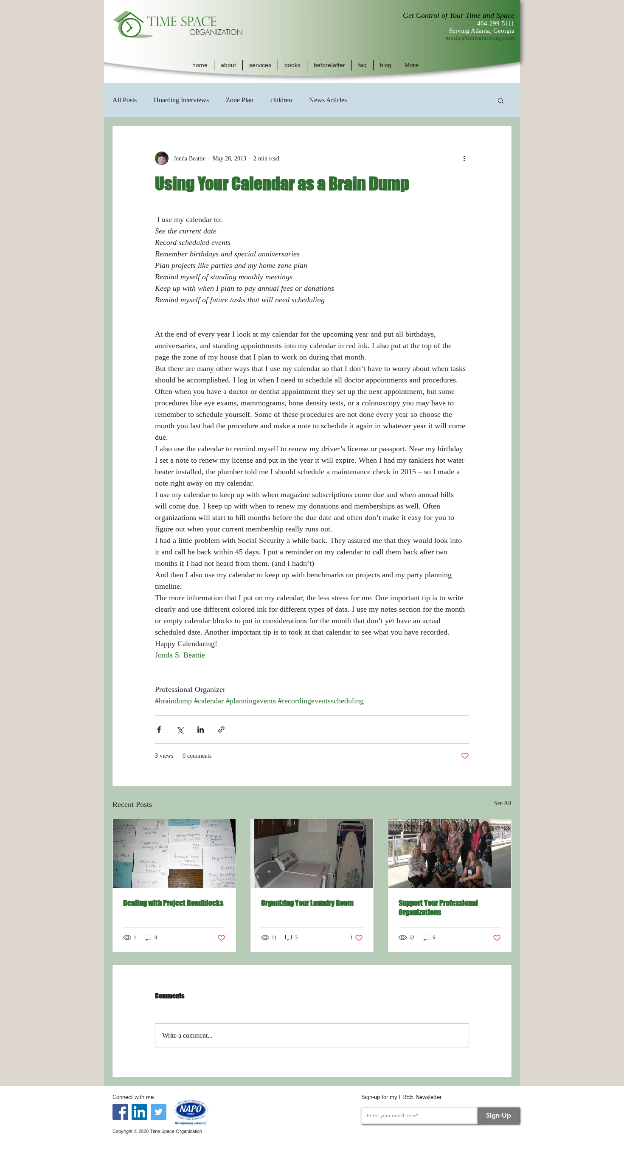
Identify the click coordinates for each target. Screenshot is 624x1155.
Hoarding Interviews (181, 100)
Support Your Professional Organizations (438, 907)
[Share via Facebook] (159, 729)
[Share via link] (221, 729)
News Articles (328, 100)
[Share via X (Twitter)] (180, 729)
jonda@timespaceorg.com (479, 37)
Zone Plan (239, 100)
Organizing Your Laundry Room (307, 903)
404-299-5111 (495, 23)
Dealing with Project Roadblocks (173, 903)
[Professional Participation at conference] (449, 853)
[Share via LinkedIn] (201, 729)
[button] (228, 65)
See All (503, 803)
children (281, 100)
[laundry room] (312, 853)
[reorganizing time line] (174, 853)
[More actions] (464, 158)
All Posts (124, 100)
